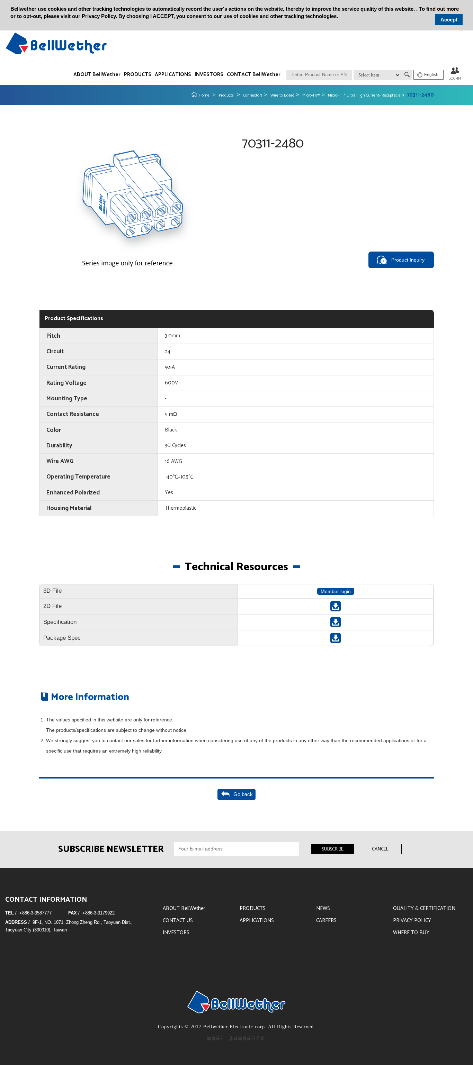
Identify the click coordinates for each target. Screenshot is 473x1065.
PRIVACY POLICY (412, 920)
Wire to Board (282, 95)
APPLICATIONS (173, 74)
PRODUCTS (137, 74)
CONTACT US (178, 920)
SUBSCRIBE (332, 849)
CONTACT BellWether (253, 74)
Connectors (252, 95)
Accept (448, 19)
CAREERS (326, 920)
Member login (336, 591)
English (431, 74)
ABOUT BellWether (97, 74)
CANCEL (380, 849)
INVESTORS (209, 74)
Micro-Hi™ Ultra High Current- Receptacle (364, 95)
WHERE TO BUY (411, 932)
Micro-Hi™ (311, 95)
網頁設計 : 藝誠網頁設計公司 (236, 1038)
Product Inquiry (408, 260)
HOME (56, 43)
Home (204, 95)
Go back (242, 794)
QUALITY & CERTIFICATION (424, 908)
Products (226, 95)
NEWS (323, 908)
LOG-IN (454, 78)
